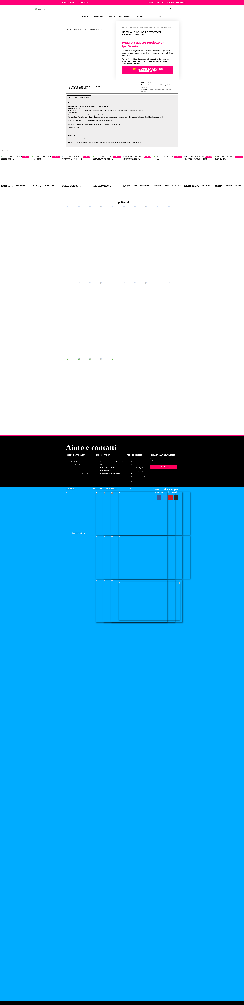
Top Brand (122, 202)
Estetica (85, 16)
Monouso (111, 16)
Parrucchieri (98, 16)
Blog (160, 16)
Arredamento (140, 16)
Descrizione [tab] (73, 97)
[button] (109, 87)
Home (123, 27)
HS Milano (144, 27)
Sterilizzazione (124, 16)
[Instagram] (176, 497)
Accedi (172, 9)
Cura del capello (137, 27)
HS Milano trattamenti (153, 27)
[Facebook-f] (159, 497)
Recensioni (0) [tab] (84, 97)
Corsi (153, 16)
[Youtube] (170, 497)
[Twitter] (165, 497)
